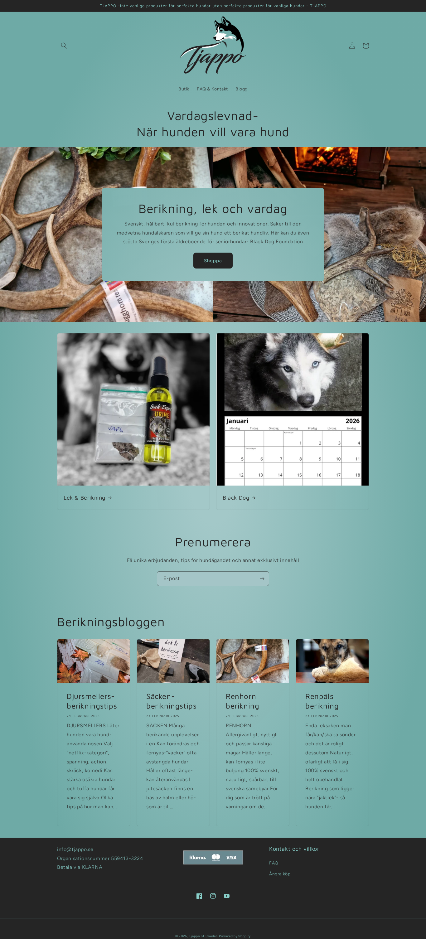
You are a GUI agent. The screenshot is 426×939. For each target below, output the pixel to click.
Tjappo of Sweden (203, 936)
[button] (64, 45)
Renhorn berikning (242, 701)
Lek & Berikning (84, 497)
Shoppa (213, 261)
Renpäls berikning (322, 701)
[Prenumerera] (262, 578)
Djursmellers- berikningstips (92, 701)
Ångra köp (279, 874)
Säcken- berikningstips (171, 701)
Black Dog (236, 497)
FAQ (273, 863)
